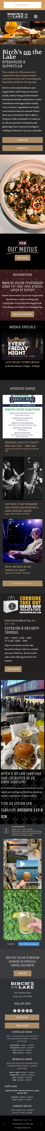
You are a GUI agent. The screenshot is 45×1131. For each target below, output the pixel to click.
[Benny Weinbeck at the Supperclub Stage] (22, 541)
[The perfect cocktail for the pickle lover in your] (22, 915)
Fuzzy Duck (27, 1120)
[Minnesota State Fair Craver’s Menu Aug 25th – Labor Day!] (22, 416)
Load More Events (22, 583)
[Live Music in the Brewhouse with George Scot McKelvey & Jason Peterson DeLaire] (22, 478)
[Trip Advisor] (31, 1010)
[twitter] (18, 1010)
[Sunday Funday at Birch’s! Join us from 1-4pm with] (22, 864)
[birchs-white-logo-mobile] (18, 13)
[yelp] (27, 1010)
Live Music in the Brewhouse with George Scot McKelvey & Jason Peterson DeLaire (21, 508)
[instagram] (23, 1010)
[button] (3, 350)
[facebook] (14, 1010)
